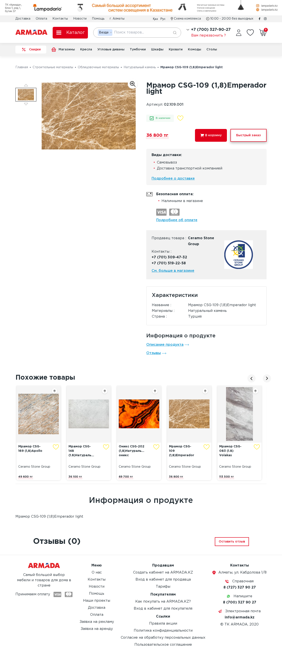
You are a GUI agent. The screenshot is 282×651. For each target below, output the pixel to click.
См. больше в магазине (173, 270)
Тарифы (163, 586)
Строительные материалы (53, 67)
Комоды (194, 49)
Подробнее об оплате (176, 220)
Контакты (60, 18)
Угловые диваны (110, 49)
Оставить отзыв (232, 541)
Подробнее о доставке (173, 178)
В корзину (213, 135)
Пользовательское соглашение (163, 644)
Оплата (41, 18)
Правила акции (163, 623)
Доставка (22, 18)
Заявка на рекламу (97, 621)
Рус (162, 18)
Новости (80, 18)
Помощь (98, 18)
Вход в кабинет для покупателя (163, 608)
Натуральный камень (140, 67)
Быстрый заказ (248, 135)
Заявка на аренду (97, 629)
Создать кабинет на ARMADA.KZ (163, 572)
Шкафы (157, 49)
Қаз (155, 18)
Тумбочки (138, 49)
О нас (97, 572)
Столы (211, 49)
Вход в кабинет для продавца (163, 579)
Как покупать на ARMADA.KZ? (163, 601)
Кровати (176, 49)
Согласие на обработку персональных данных (163, 637)
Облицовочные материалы (98, 67)
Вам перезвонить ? (208, 35)
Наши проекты (96, 600)
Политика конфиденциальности (163, 630)
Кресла (86, 49)
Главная (21, 67)
